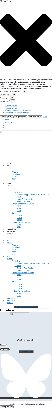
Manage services (11, 108)
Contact (10, 234)
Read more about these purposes (17, 112)
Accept (3, 117)
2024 (19, 211)
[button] (26, 40)
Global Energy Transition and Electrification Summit (33, 195)
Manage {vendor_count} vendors (17, 110)
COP (13, 213)
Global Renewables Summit (23, 204)
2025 (19, 227)
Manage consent (7, 407)
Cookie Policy (10, 123)
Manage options (11, 106)
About (9, 165)
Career (15, 181)
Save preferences (35, 117)
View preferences (20, 117)
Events (9, 186)
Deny (10, 117)
